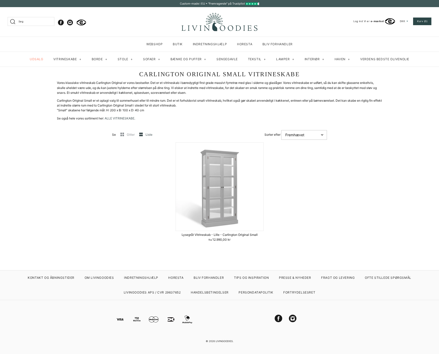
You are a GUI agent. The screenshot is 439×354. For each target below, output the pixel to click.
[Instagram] (70, 22)
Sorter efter (272, 134)
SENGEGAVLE (227, 59)
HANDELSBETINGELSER (210, 292)
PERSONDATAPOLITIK (256, 292)
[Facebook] (61, 22)
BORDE (99, 59)
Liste (149, 134)
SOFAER (151, 59)
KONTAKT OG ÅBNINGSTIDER (51, 278)
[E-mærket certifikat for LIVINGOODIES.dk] (81, 22)
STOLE (125, 59)
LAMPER (285, 59)
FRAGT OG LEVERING (338, 278)
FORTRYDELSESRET (299, 292)
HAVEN (342, 59)
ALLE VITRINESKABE (119, 118)
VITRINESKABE (67, 59)
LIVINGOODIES (224, 341)
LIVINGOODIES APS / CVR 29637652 (152, 292)
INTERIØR (314, 59)
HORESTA (244, 44)
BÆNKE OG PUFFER (188, 59)
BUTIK (178, 44)
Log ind (358, 21)
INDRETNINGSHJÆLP (210, 44)
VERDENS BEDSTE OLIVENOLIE (384, 59)
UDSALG (36, 59)
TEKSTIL (257, 59)
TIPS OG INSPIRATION (251, 278)
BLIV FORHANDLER (277, 44)
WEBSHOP (154, 44)
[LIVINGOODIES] (219, 15)
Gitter (131, 134)
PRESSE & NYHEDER (295, 278)
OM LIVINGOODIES (99, 278)
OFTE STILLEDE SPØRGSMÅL (388, 278)
